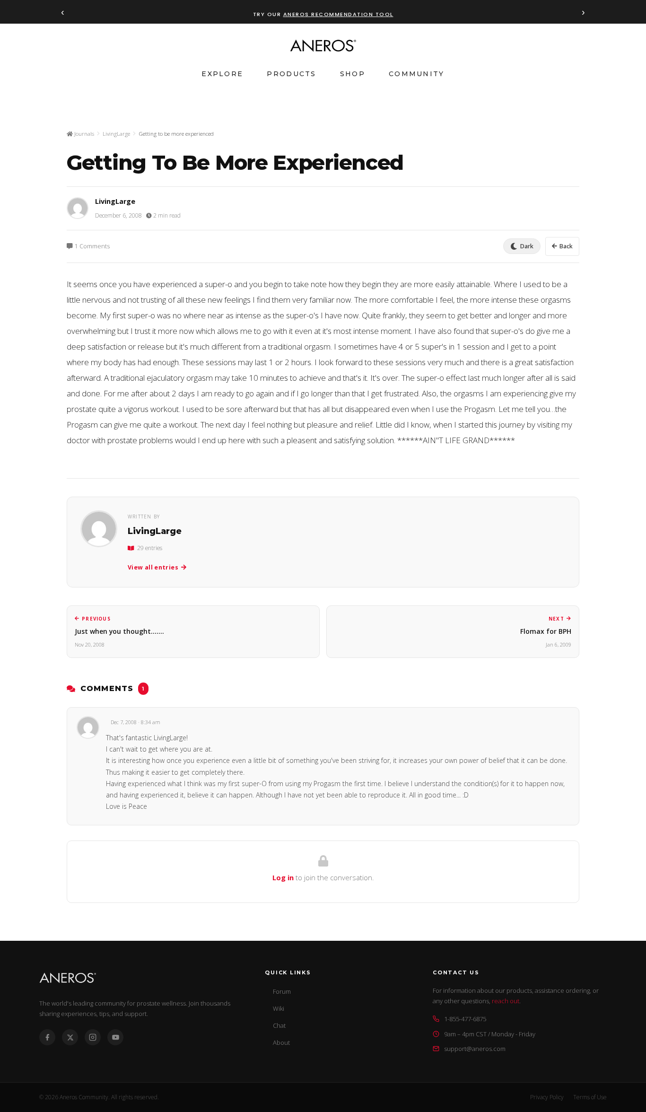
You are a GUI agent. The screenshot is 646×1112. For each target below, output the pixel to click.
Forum (282, 991)
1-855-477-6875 (465, 1019)
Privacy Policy (547, 1097)
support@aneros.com (475, 1048)
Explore (222, 74)
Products (291, 74)
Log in (283, 877)
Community (417, 74)
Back (566, 246)
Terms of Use (590, 1097)
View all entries (153, 567)
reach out (505, 1001)
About (281, 1042)
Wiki (278, 1008)
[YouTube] (115, 1037)
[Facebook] (47, 1037)
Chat (279, 1025)
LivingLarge (116, 133)
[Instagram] (93, 1037)
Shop (352, 74)
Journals (83, 133)
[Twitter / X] (70, 1037)
